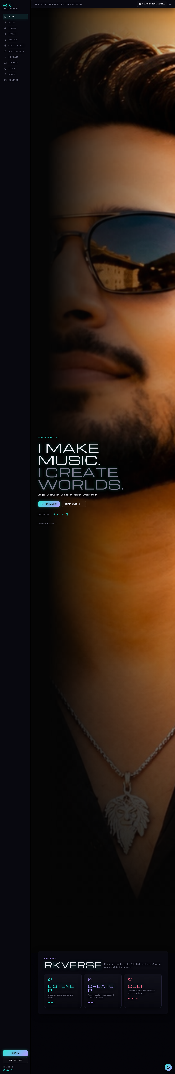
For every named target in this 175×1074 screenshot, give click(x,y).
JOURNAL (13, 63)
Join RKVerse (15, 1060)
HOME (11, 17)
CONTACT (13, 80)
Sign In (15, 1053)
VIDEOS (12, 28)
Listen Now (50, 504)
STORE (11, 69)
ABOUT (11, 74)
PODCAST (13, 57)
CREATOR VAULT (16, 46)
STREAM (12, 34)
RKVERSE (12, 40)
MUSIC (11, 22)
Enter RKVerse (72, 504)
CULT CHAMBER (16, 51)
